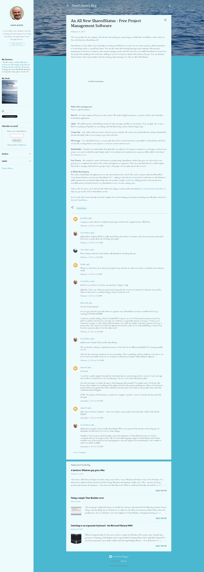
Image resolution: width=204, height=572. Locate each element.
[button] (165, 20)
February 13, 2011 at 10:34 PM (92, 360)
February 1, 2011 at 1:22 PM (91, 296)
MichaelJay (124, 561)
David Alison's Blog (84, 5)
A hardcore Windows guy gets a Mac (88, 470)
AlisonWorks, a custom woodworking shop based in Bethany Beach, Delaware (16, 64)
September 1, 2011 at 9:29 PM (91, 401)
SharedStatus (103, 37)
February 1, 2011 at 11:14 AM (91, 242)
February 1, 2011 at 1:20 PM (91, 274)
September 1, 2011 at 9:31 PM (91, 418)
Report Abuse (7, 168)
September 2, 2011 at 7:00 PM (91, 446)
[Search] (169, 6)
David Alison (85, 233)
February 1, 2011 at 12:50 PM (91, 257)
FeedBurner (21, 145)
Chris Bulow (85, 250)
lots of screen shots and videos (151, 189)
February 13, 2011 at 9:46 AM (91, 332)
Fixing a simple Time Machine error (87, 498)
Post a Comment (79, 452)
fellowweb (84, 303)
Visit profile (17, 44)
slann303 (83, 367)
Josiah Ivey (129, 180)
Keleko (83, 264)
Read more (161, 490)
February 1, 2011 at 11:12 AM (91, 226)
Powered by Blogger (120, 556)
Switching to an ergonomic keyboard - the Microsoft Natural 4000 (102, 526)
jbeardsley (84, 218)
